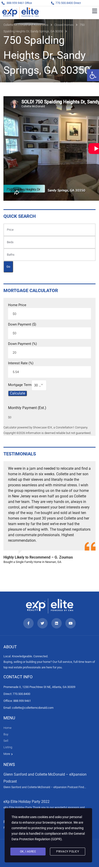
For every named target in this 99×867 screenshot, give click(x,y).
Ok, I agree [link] (28, 851)
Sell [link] (5, 740)
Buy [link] (5, 734)
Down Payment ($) (22, 324)
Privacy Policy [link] (67, 851)
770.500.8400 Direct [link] (68, 3)
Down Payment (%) (22, 344)
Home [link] (7, 727)
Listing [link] (7, 747)
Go (8, 266)
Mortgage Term (20, 385)
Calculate (17, 393)
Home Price (17, 305)
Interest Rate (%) (20, 363)
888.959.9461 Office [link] (19, 3)
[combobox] (39, 385)
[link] (93, 75)
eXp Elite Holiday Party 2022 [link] (26, 801)
